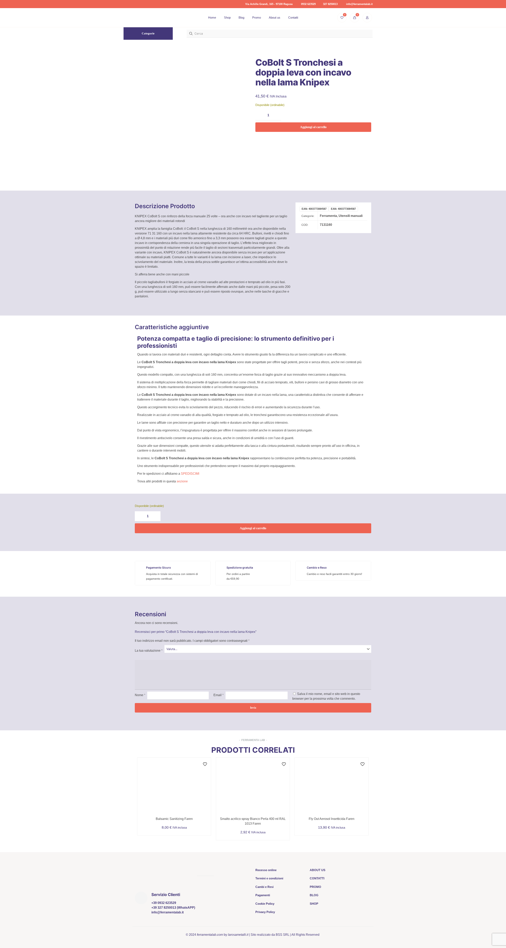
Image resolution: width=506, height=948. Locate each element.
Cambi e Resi (264, 886)
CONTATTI (317, 878)
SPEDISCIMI (190, 473)
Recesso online (266, 870)
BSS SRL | (283, 934)
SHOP (314, 903)
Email (218, 695)
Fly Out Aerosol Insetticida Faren (331, 818)
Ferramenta (328, 215)
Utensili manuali (351, 215)
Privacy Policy (265, 912)
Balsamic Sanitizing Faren (174, 818)
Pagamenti (262, 895)
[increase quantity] (276, 115)
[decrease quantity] (259, 115)
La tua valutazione (148, 650)
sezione (182, 481)
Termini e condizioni (269, 878)
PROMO (315, 886)
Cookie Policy (264, 903)
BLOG (314, 895)
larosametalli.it (238, 934)
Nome (140, 695)
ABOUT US (317, 870)
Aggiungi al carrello (313, 127)
